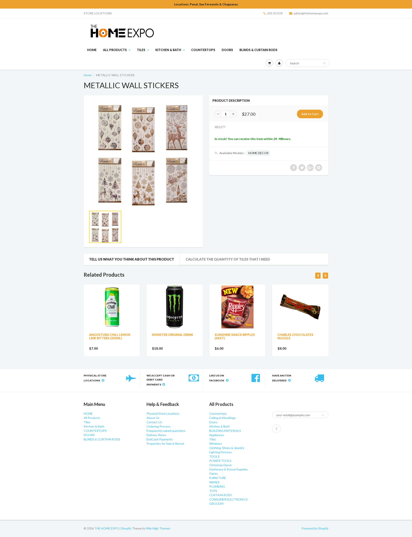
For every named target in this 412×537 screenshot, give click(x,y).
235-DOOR (275, 13)
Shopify (126, 528)
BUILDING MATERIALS (225, 430)
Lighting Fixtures (220, 452)
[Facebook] (276, 429)
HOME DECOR (258, 153)
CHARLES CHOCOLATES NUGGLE (295, 336)
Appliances (216, 435)
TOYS (213, 491)
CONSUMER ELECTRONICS (228, 499)
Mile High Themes (158, 528)
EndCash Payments (160, 439)
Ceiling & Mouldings (222, 418)
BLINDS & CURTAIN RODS (258, 50)
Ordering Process (158, 426)
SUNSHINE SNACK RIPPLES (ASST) (235, 336)
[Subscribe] (322, 415)
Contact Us (154, 422)
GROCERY (216, 503)
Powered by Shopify (314, 528)
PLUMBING (217, 486)
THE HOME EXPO (107, 528)
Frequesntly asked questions (166, 430)
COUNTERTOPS (203, 50)
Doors (213, 422)
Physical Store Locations (163, 413)
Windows (215, 443)
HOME (92, 50)
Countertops (218, 413)
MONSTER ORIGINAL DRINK (172, 335)
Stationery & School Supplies (228, 469)
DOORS (227, 50)
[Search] (324, 63)
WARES (214, 482)
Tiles (141, 50)
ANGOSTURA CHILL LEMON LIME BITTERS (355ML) (109, 336)
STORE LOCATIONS (98, 13)
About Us (153, 418)
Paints (213, 473)
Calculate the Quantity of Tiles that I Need (228, 259)
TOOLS (214, 456)
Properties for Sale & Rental (165, 443)
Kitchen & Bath (168, 50)
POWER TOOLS (220, 461)
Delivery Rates (156, 435)
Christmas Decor (220, 465)
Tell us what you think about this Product (131, 259)
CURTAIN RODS (220, 495)
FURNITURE (217, 478)
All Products (115, 50)
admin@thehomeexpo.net (311, 13)
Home (88, 75)
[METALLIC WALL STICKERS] (143, 154)
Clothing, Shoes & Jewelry (226, 448)
